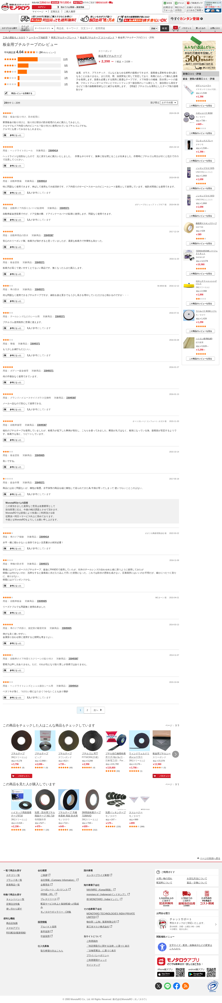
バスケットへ (23, 776)
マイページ (38, 11)
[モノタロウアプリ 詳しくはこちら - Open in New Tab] (187, 961)
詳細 (153, 28)
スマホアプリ (13, 928)
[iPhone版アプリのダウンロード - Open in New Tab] (171, 973)
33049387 (48, 235)
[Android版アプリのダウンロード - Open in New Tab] (203, 973)
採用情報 (42, 922)
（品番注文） (25, 28)
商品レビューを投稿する (21, 93)
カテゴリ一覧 (13, 875)
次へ (96, 710)
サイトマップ (93, 965)
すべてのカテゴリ (42, 28)
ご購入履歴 (69, 11)
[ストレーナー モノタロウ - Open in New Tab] (139, 800)
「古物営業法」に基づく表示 (101, 950)
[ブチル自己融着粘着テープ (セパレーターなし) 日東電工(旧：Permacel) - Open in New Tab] (115, 741)
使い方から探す (14, 908)
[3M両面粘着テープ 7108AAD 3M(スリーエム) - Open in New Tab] (92, 800)
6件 (66, 65)
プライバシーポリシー (98, 955)
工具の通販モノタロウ (14, 37)
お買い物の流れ (164, 878)
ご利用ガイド (168, 872)
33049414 (53, 150)
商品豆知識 (12, 923)
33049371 (64, 208)
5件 (66, 71)
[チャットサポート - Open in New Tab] (179, 7)
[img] (16, 7)
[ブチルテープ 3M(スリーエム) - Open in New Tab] (21, 741)
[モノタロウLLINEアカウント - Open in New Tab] (167, 988)
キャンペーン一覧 (15, 899)
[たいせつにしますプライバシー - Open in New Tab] (213, 986)
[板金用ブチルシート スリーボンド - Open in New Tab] (163, 741)
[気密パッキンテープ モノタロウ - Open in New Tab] (115, 800)
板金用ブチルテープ (110, 55)
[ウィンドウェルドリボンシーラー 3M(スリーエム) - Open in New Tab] (139, 741)
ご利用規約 (92, 941)
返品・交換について (197, 882)
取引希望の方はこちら (52, 950)
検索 (164, 28)
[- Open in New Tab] (166, 898)
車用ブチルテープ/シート (63, 37)
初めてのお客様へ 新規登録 (72, 7)
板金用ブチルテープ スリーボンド (97, 37)
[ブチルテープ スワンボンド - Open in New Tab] (68, 741)
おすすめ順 (167, 102)
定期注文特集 (13, 904)
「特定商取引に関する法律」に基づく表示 (108, 946)
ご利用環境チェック (97, 960)
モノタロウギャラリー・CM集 (56, 912)
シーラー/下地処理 (38, 37)
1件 (66, 78)
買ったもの (200, 28)
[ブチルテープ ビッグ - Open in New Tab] (45, 741)
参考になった (15, 135)
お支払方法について (197, 878)
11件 (65, 59)
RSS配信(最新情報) (16, 932)
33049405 (39, 455)
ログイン (42, 7)
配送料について (164, 882)
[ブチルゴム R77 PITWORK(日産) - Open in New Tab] (92, 741)
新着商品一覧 (13, 884)
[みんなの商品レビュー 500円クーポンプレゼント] (199, 69)
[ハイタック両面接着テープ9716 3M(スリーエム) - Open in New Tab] (21, 800)
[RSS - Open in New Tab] (185, 988)
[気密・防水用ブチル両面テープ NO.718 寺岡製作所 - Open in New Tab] (45, 800)
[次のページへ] (175, 754)
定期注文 (55, 11)
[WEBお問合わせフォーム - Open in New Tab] (168, 7)
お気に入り (215, 28)
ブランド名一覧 (14, 880)
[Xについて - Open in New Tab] (158, 988)
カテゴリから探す (9, 28)
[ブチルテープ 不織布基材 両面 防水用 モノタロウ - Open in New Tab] (68, 800)
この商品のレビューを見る (200, 106)
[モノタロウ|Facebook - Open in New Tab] (176, 988)
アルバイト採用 (48, 926)
